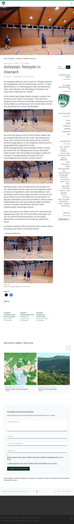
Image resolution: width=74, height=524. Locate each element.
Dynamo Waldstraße (63, 158)
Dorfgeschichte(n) (64, 155)
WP (12, 520)
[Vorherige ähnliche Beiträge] (64, 348)
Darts (68, 153)
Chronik (62, 153)
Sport (68, 190)
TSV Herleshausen (13, 518)
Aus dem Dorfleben (64, 150)
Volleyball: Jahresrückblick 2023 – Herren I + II (27, 315)
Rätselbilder (66, 186)
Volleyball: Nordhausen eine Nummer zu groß (9, 315)
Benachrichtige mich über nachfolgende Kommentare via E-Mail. (35, 458)
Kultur (68, 184)
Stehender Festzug (63, 194)
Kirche (62, 181)
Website (11, 450)
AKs (61, 146)
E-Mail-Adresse (15, 443)
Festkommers (65, 164)
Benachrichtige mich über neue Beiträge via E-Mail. (33, 463)
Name (10, 436)
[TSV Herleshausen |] (6, 3)
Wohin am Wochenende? (48, 389)
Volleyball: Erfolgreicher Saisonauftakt (41, 315)
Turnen (60, 203)
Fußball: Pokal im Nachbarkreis (16, 389)
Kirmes (67, 181)
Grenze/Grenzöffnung (63, 169)
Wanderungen (65, 206)
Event (68, 162)
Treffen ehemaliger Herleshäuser (64, 200)
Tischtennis (66, 197)
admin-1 (8, 76)
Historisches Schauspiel (64, 176)
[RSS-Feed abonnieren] (72, 518)
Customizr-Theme (32, 520)
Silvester (62, 190)
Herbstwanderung (64, 173)
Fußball (67, 166)
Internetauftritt (65, 179)
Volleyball (66, 203)
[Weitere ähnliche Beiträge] (68, 348)
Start (5, 59)
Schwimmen (66, 188)
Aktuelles (11, 59)
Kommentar (13, 422)
